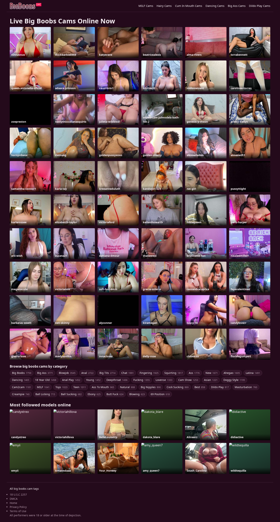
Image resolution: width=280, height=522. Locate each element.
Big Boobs (21, 373)
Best (199, 387)
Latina (253, 373)
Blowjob (67, 373)
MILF (43, 387)
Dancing (20, 380)
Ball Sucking (71, 394)
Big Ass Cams (237, 6)
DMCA (14, 499)
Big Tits (107, 373)
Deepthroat (116, 380)
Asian (211, 380)
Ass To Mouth (103, 387)
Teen (79, 387)
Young (93, 380)
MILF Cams (145, 6)
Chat (127, 373)
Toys (61, 387)
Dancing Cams (215, 6)
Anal (87, 373)
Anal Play (71, 380)
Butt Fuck (114, 394)
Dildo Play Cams (259, 6)
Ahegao (232, 373)
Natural (127, 387)
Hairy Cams (164, 6)
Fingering (149, 373)
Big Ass (45, 373)
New (212, 373)
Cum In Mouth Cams (188, 6)
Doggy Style (234, 380)
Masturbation (246, 387)
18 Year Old (45, 380)
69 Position (160, 394)
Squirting (173, 373)
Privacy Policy (18, 507)
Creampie (21, 394)
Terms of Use (18, 511)
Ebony (94, 394)
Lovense (164, 380)
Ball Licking (45, 394)
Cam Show (188, 380)
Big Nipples (151, 387)
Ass (194, 373)
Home (13, 503)
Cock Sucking (178, 387)
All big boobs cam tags (24, 488)
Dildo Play (220, 387)
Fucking (141, 380)
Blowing (137, 394)
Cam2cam (21, 387)
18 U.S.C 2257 (18, 494)
